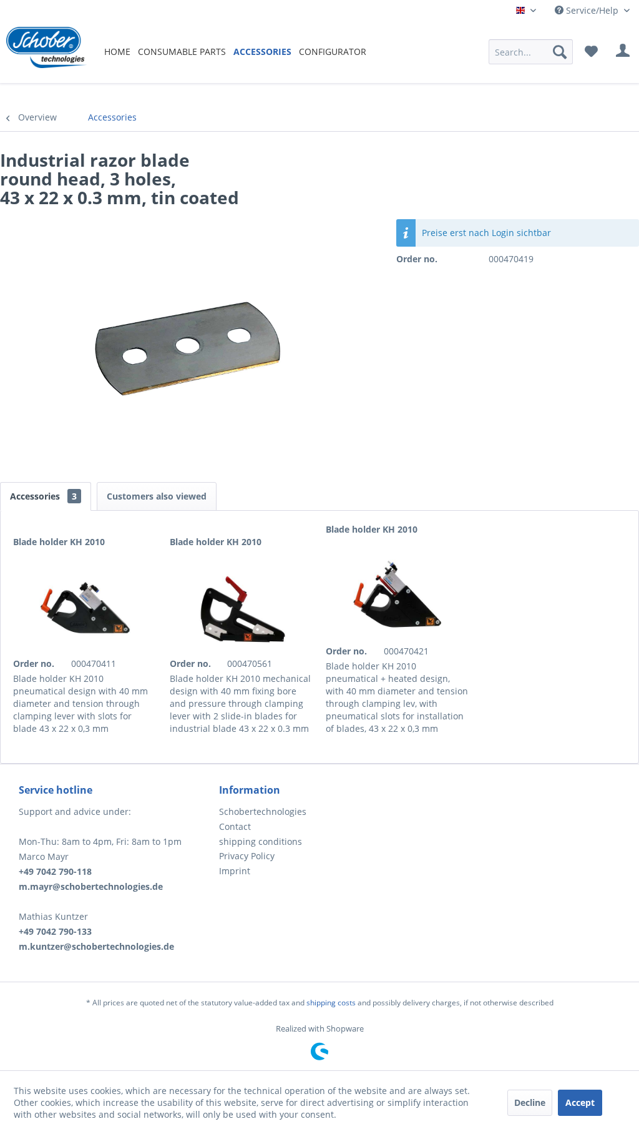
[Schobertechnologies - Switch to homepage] (46, 52)
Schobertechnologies (262, 811)
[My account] (623, 51)
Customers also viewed (157, 496)
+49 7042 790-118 (55, 871)
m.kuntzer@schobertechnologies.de (96, 946)
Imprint (234, 871)
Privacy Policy (247, 856)
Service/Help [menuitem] (592, 10)
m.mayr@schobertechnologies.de (91, 886)
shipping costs (331, 1002)
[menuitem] (117, 51)
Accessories (43, 496)
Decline (529, 1102)
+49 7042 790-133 (55, 931)
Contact (235, 826)
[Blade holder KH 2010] (85, 607)
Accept (580, 1102)
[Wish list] (591, 51)
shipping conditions (260, 841)
